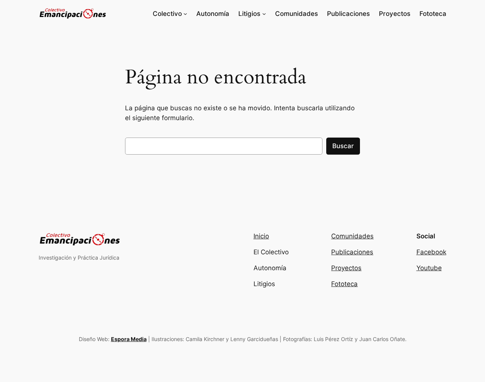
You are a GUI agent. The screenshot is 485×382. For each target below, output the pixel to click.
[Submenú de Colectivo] (185, 14)
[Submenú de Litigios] (264, 14)
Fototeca (344, 284)
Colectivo (167, 13)
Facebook (431, 252)
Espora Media (129, 339)
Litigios (249, 13)
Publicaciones (352, 252)
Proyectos (346, 268)
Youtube (429, 268)
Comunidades (352, 236)
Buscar (343, 146)
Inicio (261, 236)
